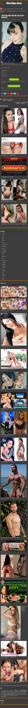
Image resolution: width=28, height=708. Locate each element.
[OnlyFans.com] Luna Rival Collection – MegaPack (8, 99)
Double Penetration (9, 693)
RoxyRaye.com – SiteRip (5, 603)
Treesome (4, 274)
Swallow (3, 270)
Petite (21, 89)
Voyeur (3, 276)
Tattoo (7, 695)
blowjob (10, 87)
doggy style (4, 693)
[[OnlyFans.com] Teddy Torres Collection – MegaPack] (14, 480)
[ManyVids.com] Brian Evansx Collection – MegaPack (10, 537)
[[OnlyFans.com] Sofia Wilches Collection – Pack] (14, 329)
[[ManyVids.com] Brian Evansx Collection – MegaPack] (14, 519)
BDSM (3, 240)
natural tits (18, 89)
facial (13, 693)
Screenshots (14, 79)
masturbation (10, 694)
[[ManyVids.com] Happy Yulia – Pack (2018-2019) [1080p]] (14, 380)
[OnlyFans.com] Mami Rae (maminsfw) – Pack (9, 577)
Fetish (16, 693)
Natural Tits (4, 260)
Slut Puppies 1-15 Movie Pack (6, 310)
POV (23, 694)
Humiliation (4, 252)
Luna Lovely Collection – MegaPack (9, 134)
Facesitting (4, 246)
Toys (17, 695)
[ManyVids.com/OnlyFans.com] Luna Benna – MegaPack (13, 223)
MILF (3, 258)
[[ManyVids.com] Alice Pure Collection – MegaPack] (11, 623)
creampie (10, 692)
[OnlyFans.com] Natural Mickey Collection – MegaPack (12, 8)
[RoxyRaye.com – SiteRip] (14, 591)
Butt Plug (13, 87)
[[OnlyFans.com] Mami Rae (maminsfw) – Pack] (14, 566)
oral (19, 694)
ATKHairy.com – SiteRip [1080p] (8, 155)
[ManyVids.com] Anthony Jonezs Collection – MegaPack (11, 682)
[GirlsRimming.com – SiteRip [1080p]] (14, 359)
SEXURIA (2, 702)
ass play (7, 87)
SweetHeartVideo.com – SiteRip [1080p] (8, 656)
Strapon (3, 268)
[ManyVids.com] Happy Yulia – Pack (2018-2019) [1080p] (11, 389)
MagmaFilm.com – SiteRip (7, 177)
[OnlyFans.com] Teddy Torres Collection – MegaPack (10, 497)
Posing (21, 694)
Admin (4, 19)
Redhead (3, 264)
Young (3, 278)
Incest (3, 254)
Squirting (3, 266)
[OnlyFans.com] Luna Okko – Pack (8, 201)
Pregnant (3, 262)
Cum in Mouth (4, 244)
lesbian (14, 89)
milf (14, 694)
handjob (25, 693)
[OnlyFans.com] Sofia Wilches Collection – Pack (9, 346)
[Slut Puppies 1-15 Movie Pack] (14, 297)
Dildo (1, 693)
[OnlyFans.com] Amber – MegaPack (7, 434)
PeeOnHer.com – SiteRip (5, 551)
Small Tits (24, 89)
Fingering (18, 693)
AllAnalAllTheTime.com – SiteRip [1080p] (8, 408)
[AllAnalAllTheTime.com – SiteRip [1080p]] (14, 400)
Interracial (4, 256)
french (7, 89)
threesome (5, 90)
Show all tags (3, 696)
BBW (3, 238)
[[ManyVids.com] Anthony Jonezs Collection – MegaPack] (14, 671)
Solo (5, 695)
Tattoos (9, 695)
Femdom (3, 248)
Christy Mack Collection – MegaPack (7, 461)
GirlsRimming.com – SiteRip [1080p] (7, 369)
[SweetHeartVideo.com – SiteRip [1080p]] (14, 648)
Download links (14, 86)
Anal (3, 236)
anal (4, 87)
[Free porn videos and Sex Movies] (14, 3)
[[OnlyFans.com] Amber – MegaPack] (14, 423)
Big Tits (3, 242)
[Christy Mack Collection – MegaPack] (14, 449)
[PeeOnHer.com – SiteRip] (14, 545)
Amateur (3, 234)
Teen (2, 90)
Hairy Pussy (10, 89)
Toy (8, 90)
